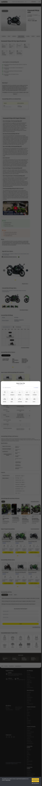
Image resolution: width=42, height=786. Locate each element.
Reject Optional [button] (35, 781)
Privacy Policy (7, 780)
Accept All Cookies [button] (35, 779)
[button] (35, 783)
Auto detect (36, 387)
